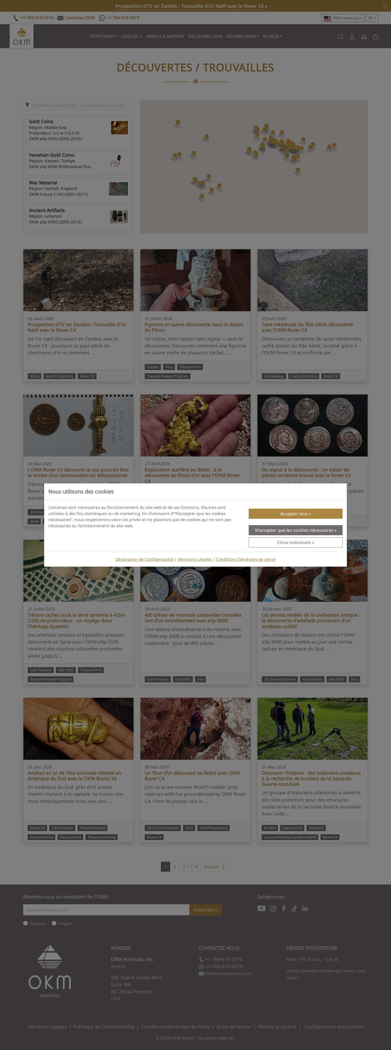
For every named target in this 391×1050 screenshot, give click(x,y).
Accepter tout (294, 514)
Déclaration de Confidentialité (144, 559)
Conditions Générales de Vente (246, 559)
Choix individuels (294, 542)
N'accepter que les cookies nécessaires (294, 530)
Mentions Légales (195, 559)
